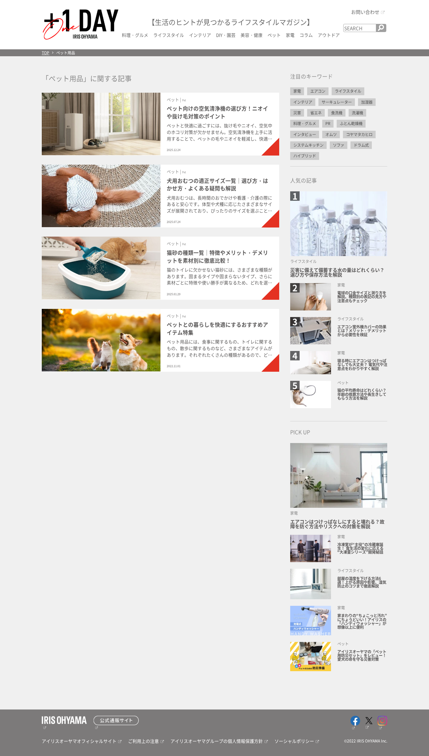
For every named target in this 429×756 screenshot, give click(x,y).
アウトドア (329, 35)
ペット (274, 35)
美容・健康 (252, 35)
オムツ (331, 134)
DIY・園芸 (226, 35)
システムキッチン (308, 145)
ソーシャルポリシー (294, 741)
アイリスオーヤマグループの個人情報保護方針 (217, 741)
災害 (297, 113)
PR (327, 123)
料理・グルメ (135, 35)
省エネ (316, 113)
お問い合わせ (365, 11)
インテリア (200, 35)
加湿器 (366, 102)
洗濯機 (357, 113)
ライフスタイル (168, 35)
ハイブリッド (304, 156)
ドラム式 (361, 145)
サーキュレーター (337, 102)
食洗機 (336, 113)
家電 (290, 35)
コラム (306, 35)
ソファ (338, 145)
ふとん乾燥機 (351, 123)
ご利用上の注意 (143, 741)
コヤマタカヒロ (359, 134)
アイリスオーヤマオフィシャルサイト (79, 741)
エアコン (317, 91)
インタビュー (304, 134)
